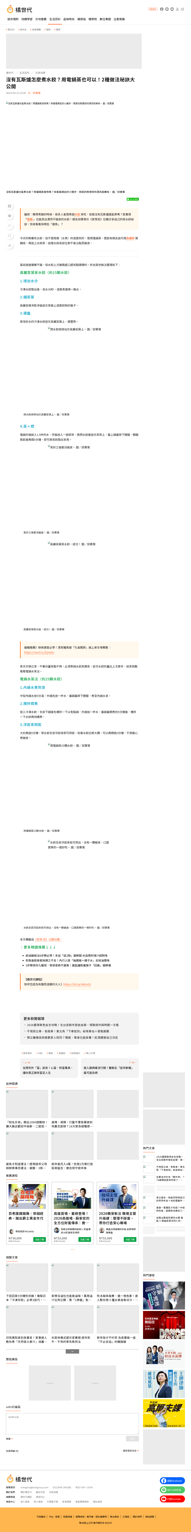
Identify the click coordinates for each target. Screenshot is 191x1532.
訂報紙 (126, 1516)
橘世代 (10, 72)
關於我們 (137, 1516)
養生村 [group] (11, 29)
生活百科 (55, 19)
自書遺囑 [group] (36, 29)
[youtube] (172, 9)
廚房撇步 (75, 1053)
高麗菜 (62, 1053)
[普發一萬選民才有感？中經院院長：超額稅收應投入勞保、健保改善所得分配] (149, 1210)
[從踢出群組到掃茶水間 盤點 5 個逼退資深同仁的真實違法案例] (149, 1220)
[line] (166, 9)
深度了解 (39, 1239)
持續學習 (27, 19)
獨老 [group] (58, 29)
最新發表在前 (129, 1450)
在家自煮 (40, 72)
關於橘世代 (26, 1492)
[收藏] (9, 235)
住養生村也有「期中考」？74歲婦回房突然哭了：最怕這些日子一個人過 (170, 1178)
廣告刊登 (40, 1492)
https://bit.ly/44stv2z (77, 984)
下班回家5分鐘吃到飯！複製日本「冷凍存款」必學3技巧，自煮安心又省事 (26, 1298)
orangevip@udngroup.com (35, 1487)
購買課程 (152, 9)
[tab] (71, 1249)
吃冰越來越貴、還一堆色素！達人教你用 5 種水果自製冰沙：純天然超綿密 (117, 1298)
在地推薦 (41, 19)
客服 (57, 1516)
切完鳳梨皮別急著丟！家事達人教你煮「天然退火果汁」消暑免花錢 (26, 1339)
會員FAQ (40, 1497)
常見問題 (66, 1501)
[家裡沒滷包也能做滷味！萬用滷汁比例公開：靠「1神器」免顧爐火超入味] (72, 1278)
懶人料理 (90, 1053)
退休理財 (13, 19)
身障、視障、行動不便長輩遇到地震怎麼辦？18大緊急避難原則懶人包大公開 (72, 1124)
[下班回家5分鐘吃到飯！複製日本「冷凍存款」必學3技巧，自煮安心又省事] (27, 1278)
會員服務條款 (82, 1501)
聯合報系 (114, 1516)
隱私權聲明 (101, 1516)
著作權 (90, 1516)
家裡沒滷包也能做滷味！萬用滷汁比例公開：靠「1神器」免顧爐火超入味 (72, 1298)
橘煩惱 (81, 19)
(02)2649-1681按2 (62, 1487)
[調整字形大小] (9, 245)
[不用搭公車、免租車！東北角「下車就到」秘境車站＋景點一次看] (149, 1169)
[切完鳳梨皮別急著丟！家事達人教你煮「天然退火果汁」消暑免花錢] (27, 1319)
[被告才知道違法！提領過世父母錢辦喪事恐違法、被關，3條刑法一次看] (27, 1146)
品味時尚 (69, 19)
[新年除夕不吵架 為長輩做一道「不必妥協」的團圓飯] (118, 1319)
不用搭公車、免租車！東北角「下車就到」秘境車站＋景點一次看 (170, 1168)
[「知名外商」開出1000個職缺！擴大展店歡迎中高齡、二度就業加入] (27, 1104)
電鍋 (50, 1053)
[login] (177, 9)
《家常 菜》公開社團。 (48, 939)
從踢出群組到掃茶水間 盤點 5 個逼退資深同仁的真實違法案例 (169, 1219)
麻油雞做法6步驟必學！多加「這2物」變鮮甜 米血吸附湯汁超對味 (67, 955)
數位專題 (105, 19)
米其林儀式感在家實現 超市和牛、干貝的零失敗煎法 (70, 1339)
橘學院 (93, 19)
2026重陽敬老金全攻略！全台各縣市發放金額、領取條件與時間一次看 (170, 1158)
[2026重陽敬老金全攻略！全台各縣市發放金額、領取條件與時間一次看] (149, 1159)
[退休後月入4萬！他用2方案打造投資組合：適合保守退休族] (72, 1146)
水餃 (40, 1053)
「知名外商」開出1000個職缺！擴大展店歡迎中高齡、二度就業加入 (27, 1124)
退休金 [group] (23, 29)
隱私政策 (97, 1501)
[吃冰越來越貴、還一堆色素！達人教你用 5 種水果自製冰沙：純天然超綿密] (118, 1278)
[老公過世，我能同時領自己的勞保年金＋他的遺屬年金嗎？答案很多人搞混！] (149, 1200)
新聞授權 (67, 1516)
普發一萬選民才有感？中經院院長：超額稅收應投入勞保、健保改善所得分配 (170, 1209)
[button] (182, 9)
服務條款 (80, 1516)
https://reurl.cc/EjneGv (39, 652)
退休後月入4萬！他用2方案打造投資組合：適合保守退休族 (72, 1166)
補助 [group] (48, 29)
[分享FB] (9, 206)
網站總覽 (149, 1516)
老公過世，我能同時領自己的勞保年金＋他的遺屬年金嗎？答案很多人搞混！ (170, 1199)
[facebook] (161, 9)
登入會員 (38, 1501)
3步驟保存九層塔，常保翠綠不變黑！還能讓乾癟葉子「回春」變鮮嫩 (68, 965)
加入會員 (25, 1501)
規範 (8, 1438)
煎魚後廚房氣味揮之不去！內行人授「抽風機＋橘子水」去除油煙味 (67, 960)
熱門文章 (149, 1148)
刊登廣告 (41, 1516)
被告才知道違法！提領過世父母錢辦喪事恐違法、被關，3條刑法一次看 (26, 1166)
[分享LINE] (9, 215)
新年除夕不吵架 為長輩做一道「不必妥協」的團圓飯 (116, 1339)
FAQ (51, 1516)
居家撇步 (27, 1053)
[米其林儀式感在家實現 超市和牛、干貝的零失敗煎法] (72, 1319)
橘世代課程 (26, 1497)
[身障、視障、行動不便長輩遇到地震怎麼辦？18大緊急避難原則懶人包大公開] (72, 1104)
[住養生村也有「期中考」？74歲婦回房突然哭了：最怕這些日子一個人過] (149, 1179)
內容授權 (53, 1492)
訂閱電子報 (52, 1501)
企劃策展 (119, 19)
